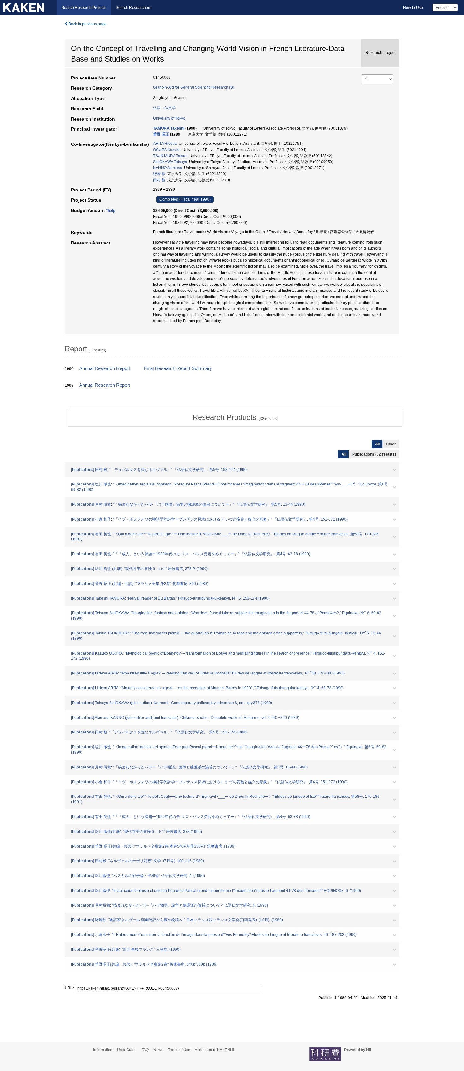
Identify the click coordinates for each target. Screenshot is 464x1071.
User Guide (127, 1050)
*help (110, 211)
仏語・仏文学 (164, 108)
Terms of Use (179, 1050)
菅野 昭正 (161, 134)
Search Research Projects (84, 7)
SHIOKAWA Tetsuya (170, 162)
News (158, 1050)
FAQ (145, 1050)
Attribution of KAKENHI (214, 1050)
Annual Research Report (104, 368)
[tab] (235, 417)
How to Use (413, 7)
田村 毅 (159, 180)
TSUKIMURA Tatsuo (170, 156)
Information (102, 1050)
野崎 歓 (159, 174)
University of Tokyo (169, 118)
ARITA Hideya (165, 143)
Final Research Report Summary (178, 368)
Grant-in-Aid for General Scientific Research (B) (193, 87)
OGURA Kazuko (167, 150)
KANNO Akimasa (167, 168)
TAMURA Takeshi (168, 128)
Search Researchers (133, 7)
